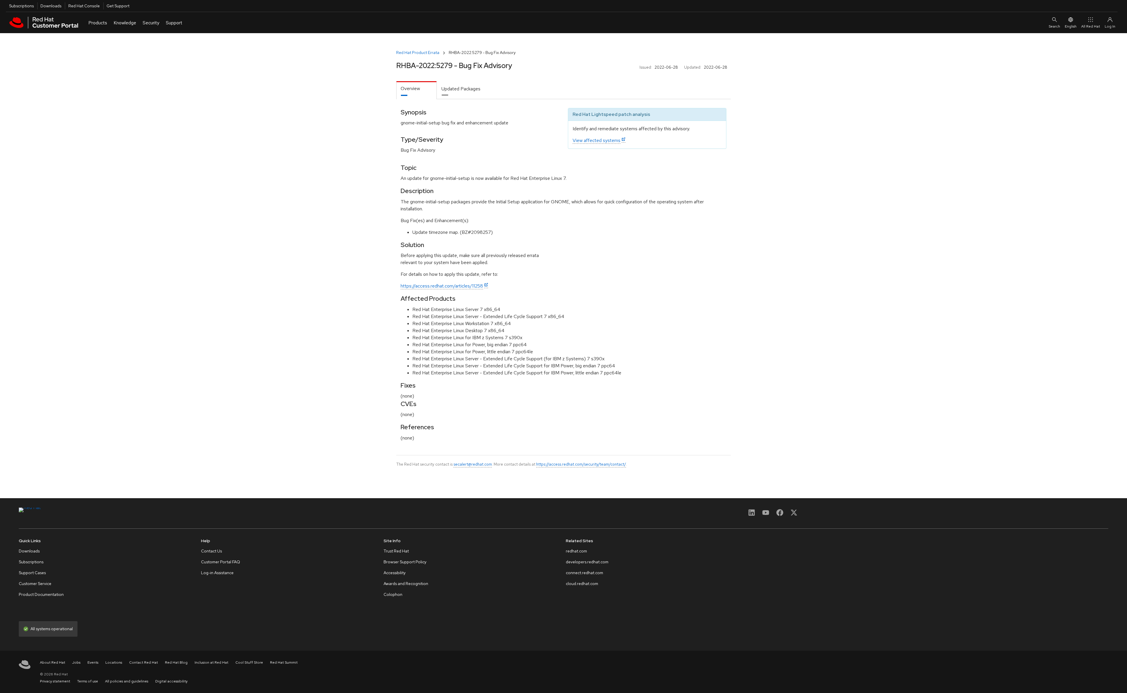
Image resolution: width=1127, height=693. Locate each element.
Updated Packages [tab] (460, 89)
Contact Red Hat (143, 662)
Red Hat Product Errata (417, 52)
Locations (113, 662)
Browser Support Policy (405, 561)
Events (92, 662)
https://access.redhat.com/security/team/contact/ (581, 464)
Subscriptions (21, 6)
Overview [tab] (410, 88)
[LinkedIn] (751, 514)
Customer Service (35, 583)
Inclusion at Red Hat (211, 662)
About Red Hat (52, 662)
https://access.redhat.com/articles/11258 (442, 286)
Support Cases (32, 572)
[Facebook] (779, 514)
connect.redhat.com (584, 572)
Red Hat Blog (176, 662)
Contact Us (211, 551)
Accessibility (395, 572)
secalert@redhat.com (472, 464)
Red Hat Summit (284, 662)
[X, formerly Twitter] (793, 514)
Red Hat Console (84, 6)
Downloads (51, 6)
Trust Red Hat (396, 551)
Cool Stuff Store (249, 662)
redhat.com (576, 551)
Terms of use (87, 681)
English (1071, 26)
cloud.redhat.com (582, 583)
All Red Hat (1090, 26)
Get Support (118, 6)
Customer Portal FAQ (220, 561)
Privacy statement (55, 681)
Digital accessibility (171, 681)
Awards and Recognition (406, 583)
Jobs (76, 662)
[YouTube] (765, 514)
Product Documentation (41, 594)
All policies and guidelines (126, 681)
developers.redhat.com (587, 561)
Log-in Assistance (217, 572)
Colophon (393, 594)
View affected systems (596, 140)
